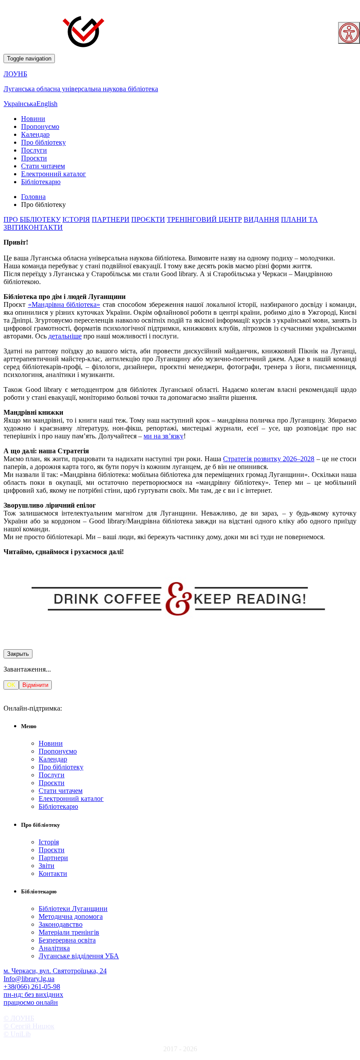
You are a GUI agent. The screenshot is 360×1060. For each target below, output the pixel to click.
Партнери (53, 857)
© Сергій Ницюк (29, 1026)
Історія (49, 842)
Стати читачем (43, 166)
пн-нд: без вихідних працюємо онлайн (33, 998)
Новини (33, 118)
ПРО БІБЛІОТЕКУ (32, 219)
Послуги (34, 150)
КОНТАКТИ (43, 227)
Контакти (53, 873)
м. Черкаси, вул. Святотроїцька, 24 (55, 971)
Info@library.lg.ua (29, 978)
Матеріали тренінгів (69, 932)
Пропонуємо (40, 126)
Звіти (46, 865)
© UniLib (17, 1034)
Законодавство (61, 924)
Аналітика (54, 948)
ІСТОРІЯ (76, 219)
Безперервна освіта (67, 940)
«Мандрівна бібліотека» (64, 304)
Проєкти (34, 158)
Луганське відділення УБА (79, 956)
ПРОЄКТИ (148, 219)
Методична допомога (71, 916)
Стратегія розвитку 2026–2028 (268, 458)
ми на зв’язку (164, 436)
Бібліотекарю (41, 181)
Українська (20, 103)
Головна (33, 196)
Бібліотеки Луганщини (73, 908)
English (47, 103)
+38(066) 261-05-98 (32, 986)
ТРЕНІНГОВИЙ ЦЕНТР (204, 219)
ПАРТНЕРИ (111, 219)
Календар (35, 134)
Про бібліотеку (43, 142)
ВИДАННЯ (261, 219)
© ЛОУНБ (19, 1018)
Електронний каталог (53, 174)
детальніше (65, 336)
